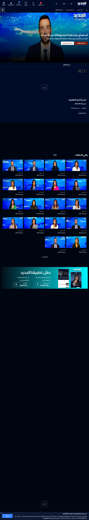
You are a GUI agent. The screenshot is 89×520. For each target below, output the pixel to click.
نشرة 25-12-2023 (82, 213)
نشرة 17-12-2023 (82, 252)
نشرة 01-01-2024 (61, 175)
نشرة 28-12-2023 (61, 194)
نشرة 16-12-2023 (61, 252)
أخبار (71, 3)
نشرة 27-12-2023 (40, 194)
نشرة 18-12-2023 (19, 232)
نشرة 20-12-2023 (61, 232)
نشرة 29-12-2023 (82, 194)
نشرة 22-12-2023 (19, 213)
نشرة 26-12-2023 (19, 194)
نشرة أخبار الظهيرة (70, 10)
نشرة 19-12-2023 (40, 232)
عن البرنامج (66, 65)
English (3, 5)
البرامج (63, 3)
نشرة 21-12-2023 (82, 232)
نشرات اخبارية (80, 10)
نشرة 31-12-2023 (40, 175)
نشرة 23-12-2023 (40, 213)
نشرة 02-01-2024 (82, 175)
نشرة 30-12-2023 (19, 175)
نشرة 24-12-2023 (61, 213)
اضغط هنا (45, 518)
